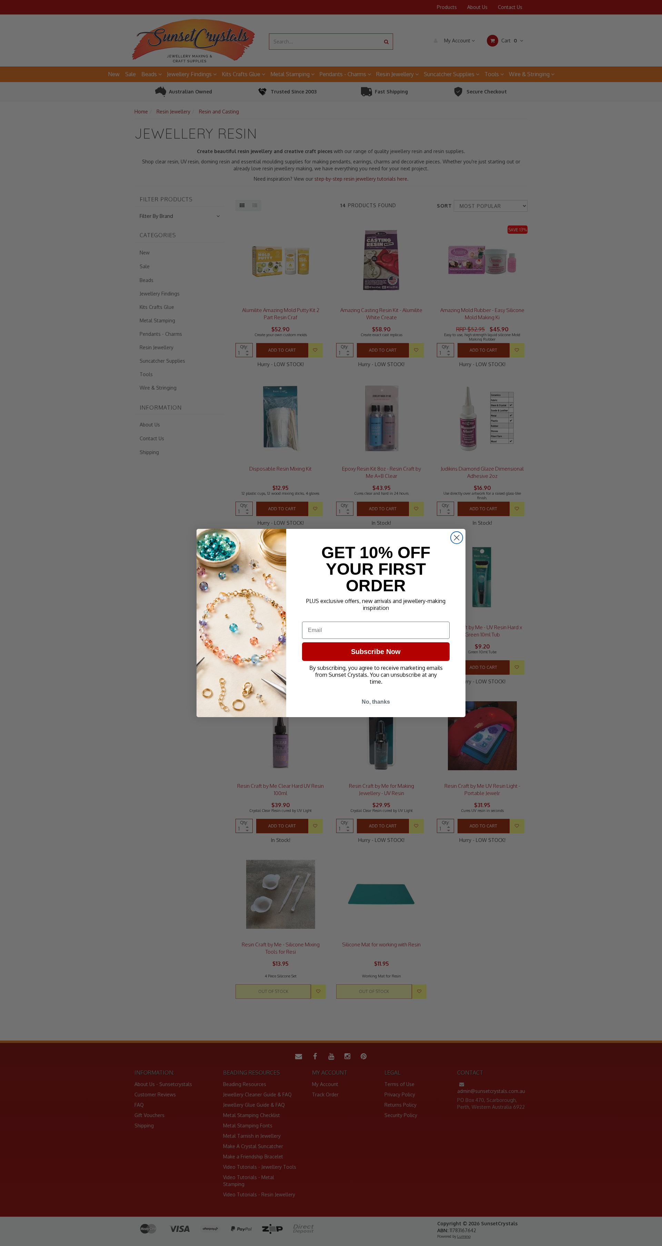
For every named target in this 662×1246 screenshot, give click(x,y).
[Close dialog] (457, 538)
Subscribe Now (376, 651)
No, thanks (376, 702)
